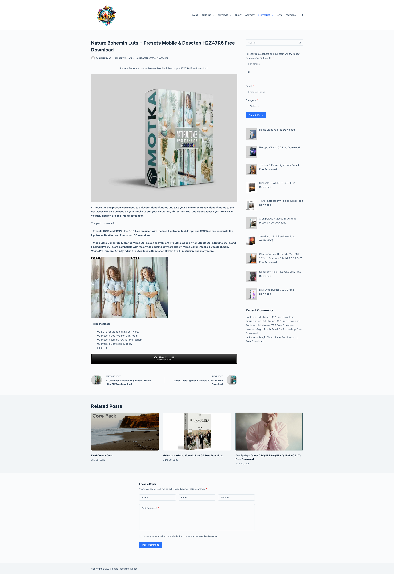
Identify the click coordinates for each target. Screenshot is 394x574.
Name (146, 497)
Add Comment (150, 508)
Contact (250, 15)
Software (223, 15)
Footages (291, 15)
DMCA (195, 15)
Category (251, 100)
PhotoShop (264, 15)
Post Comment (150, 544)
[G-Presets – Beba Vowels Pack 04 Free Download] (197, 432)
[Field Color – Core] (125, 432)
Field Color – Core (102, 455)
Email (249, 86)
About (238, 15)
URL (248, 72)
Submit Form (256, 115)
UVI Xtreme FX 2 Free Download (275, 317)
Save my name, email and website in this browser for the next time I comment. (181, 536)
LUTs (279, 15)
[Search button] (300, 42)
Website (225, 497)
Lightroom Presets (146, 58)
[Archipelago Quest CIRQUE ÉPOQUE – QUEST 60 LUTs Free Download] (269, 432)
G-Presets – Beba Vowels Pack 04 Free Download (193, 455)
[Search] (302, 15)
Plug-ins (206, 15)
